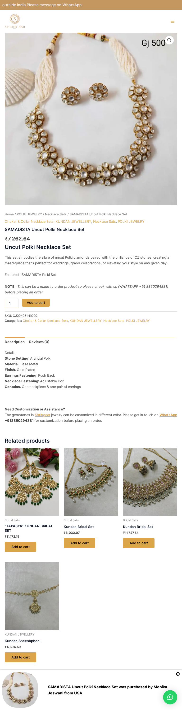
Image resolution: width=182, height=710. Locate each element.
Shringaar (42, 415)
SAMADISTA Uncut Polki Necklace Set (83, 686)
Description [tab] (15, 342)
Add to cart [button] (20, 547)
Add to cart (36, 303)
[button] (169, 40)
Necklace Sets (56, 214)
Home (9, 214)
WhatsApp (168, 415)
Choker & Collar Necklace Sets (29, 221)
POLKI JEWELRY (29, 214)
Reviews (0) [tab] (39, 342)
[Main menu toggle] (172, 21)
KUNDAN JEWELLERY (73, 221)
